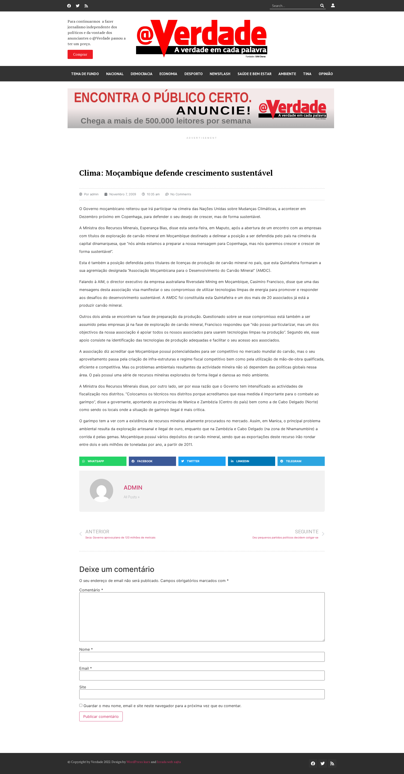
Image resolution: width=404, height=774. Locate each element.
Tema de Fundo (85, 73)
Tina (307, 73)
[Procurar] (322, 5)
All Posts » (132, 497)
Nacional (115, 73)
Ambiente (287, 73)
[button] (102, 461)
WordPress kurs (138, 761)
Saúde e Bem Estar (254, 73)
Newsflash (220, 73)
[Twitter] (77, 6)
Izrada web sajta (169, 761)
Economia (168, 73)
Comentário (91, 590)
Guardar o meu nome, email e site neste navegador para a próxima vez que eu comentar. (162, 706)
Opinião (326, 73)
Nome (86, 649)
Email (85, 668)
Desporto (193, 73)
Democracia (141, 73)
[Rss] (86, 6)
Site (82, 687)
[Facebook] (69, 6)
